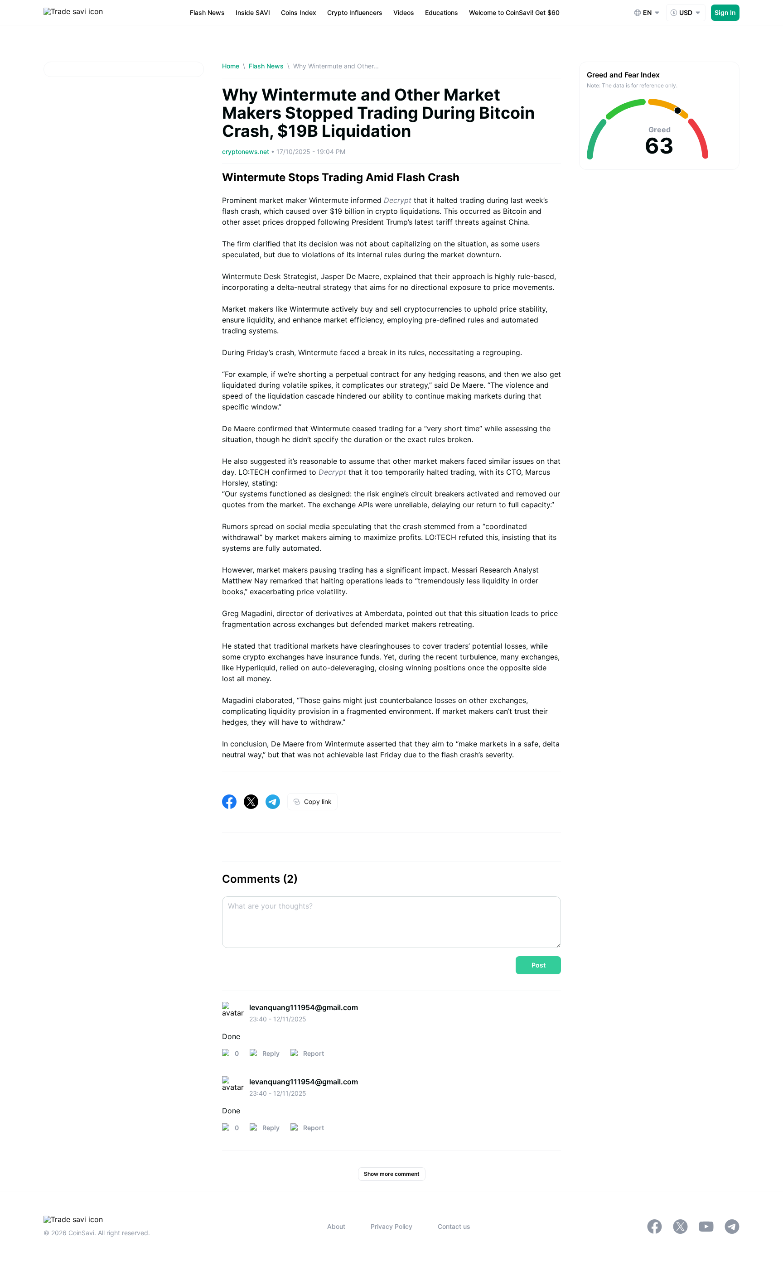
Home (230, 66)
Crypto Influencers (354, 12)
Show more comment (392, 1173)
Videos (403, 12)
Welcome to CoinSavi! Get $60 (514, 12)
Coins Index (298, 12)
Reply (271, 1053)
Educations (441, 12)
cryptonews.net (246, 151)
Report (313, 1053)
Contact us (454, 1226)
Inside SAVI (253, 12)
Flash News (207, 12)
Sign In (725, 12)
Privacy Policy (391, 1226)
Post (539, 965)
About (336, 1226)
